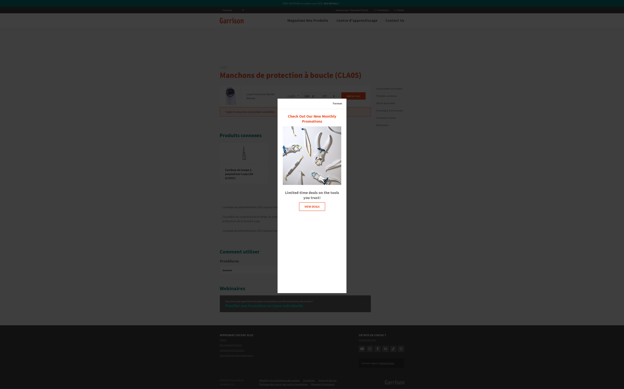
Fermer (337, 103)
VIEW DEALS (312, 206)
